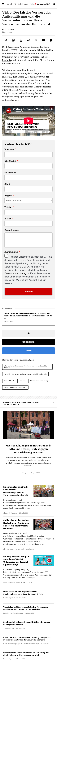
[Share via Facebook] (6, 40)
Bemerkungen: (12, 230)
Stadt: (7, 184)
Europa (22, 381)
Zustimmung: (11, 252)
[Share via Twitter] (13, 40)
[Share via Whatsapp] (21, 40)
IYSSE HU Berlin (8, 29)
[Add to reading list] (51, 40)
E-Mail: (7, 219)
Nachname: (10, 161)
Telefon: (8, 207)
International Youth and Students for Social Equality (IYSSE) (25, 367)
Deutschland (9, 381)
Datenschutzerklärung (15, 273)
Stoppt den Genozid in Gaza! (15, 387)
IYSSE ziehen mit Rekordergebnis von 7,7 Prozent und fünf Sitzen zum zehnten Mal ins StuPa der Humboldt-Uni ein (28, 316)
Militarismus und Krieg (39, 381)
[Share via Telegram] (28, 40)
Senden (28, 291)
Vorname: (9, 149)
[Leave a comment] (43, 40)
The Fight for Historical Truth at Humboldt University (25, 374)
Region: (8, 196)
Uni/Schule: (10, 172)
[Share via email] (36, 40)
